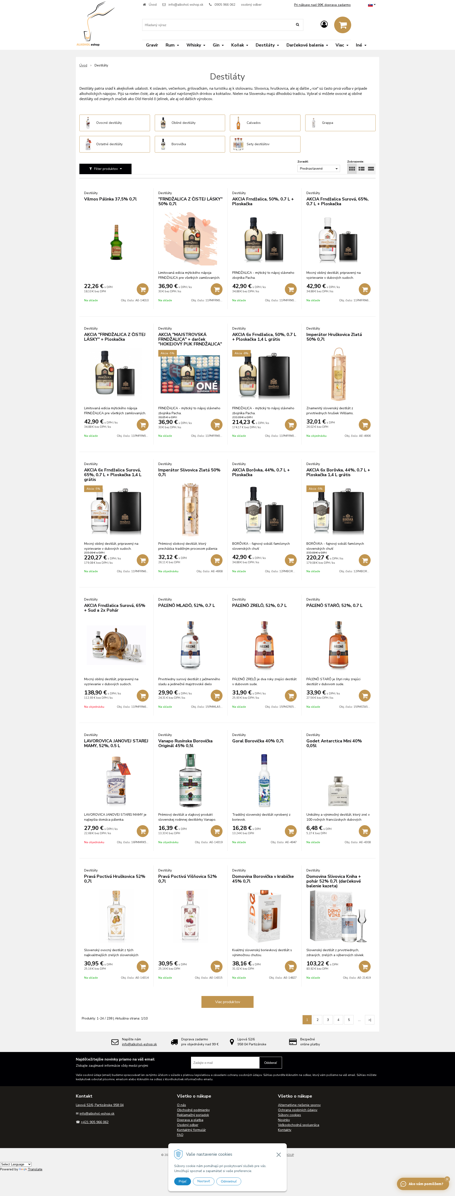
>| (369, 1020)
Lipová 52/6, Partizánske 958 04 (100, 1105)
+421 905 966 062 (95, 1122)
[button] (447, 1179)
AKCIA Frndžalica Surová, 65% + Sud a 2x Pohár (114, 608)
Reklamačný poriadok (193, 1115)
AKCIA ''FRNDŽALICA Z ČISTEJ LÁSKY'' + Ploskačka (115, 337)
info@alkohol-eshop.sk (185, 4)
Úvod (153, 4)
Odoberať (270, 1063)
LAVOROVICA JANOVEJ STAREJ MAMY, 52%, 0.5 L (116, 743)
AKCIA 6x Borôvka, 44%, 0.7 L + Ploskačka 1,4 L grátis (338, 472)
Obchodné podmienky (193, 1110)
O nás (181, 1105)
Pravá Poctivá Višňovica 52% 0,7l (187, 879)
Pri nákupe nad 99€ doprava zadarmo (322, 5)
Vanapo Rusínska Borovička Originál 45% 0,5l (185, 743)
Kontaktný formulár (191, 1130)
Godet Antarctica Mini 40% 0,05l (334, 743)
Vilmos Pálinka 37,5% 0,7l (110, 199)
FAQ (180, 1135)
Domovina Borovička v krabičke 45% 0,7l (263, 879)
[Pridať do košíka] (143, 289)
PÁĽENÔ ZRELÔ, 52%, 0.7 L (259, 605)
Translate (35, 1169)
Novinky (284, 1120)
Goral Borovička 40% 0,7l (258, 741)
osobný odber (251, 4)
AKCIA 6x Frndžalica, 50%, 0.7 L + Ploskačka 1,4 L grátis (264, 337)
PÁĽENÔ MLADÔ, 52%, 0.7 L (186, 605)
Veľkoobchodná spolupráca (298, 1125)
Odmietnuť (229, 1181)
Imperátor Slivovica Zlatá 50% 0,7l (189, 472)
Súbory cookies (289, 1115)
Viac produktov (227, 1002)
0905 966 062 (224, 4)
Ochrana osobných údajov (297, 1110)
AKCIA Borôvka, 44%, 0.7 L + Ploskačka (261, 472)
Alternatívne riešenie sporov (299, 1105)
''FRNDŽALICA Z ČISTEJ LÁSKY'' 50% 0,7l (190, 201)
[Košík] (342, 25)
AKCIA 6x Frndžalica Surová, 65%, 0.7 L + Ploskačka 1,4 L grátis (112, 474)
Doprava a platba (190, 1120)
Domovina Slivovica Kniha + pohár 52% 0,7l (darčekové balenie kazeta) (333, 881)
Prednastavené (311, 168)
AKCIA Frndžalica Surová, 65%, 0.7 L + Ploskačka (337, 201)
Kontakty (284, 1130)
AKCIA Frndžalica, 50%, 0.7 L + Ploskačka (263, 201)
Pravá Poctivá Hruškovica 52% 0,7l (114, 879)
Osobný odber (187, 1125)
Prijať (183, 1181)
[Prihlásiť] (324, 24)
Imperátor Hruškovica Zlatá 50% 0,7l (334, 337)
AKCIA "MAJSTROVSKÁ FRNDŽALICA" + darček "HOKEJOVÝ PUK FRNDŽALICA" (190, 339)
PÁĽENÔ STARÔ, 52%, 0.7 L (334, 605)
